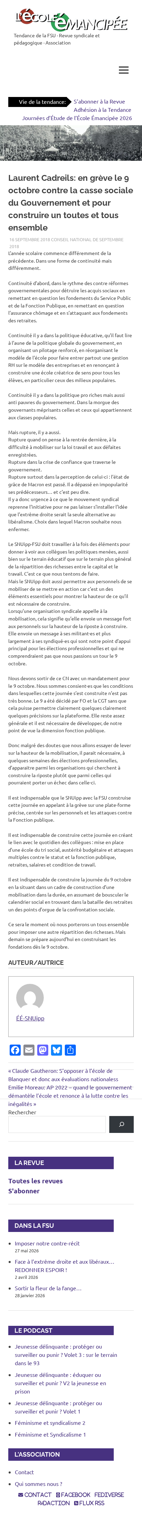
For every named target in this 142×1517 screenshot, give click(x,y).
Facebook (75, 1494)
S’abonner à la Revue (99, 101)
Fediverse (109, 1494)
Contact (24, 1471)
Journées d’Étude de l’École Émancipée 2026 (77, 117)
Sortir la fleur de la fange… (48, 1287)
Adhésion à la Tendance (102, 109)
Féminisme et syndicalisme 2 (50, 1422)
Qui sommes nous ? (38, 1483)
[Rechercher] (121, 1124)
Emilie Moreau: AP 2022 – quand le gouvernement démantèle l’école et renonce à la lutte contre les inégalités (70, 1095)
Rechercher (22, 1111)
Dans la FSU (31, 1225)
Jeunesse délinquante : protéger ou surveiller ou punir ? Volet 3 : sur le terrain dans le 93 (66, 1354)
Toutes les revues (35, 1180)
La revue (26, 1162)
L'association (34, 1454)
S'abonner (24, 1190)
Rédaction (54, 1503)
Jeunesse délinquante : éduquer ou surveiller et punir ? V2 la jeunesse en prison (60, 1382)
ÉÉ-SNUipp (30, 1017)
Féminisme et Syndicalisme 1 (50, 1434)
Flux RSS (91, 1503)
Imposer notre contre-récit (47, 1243)
